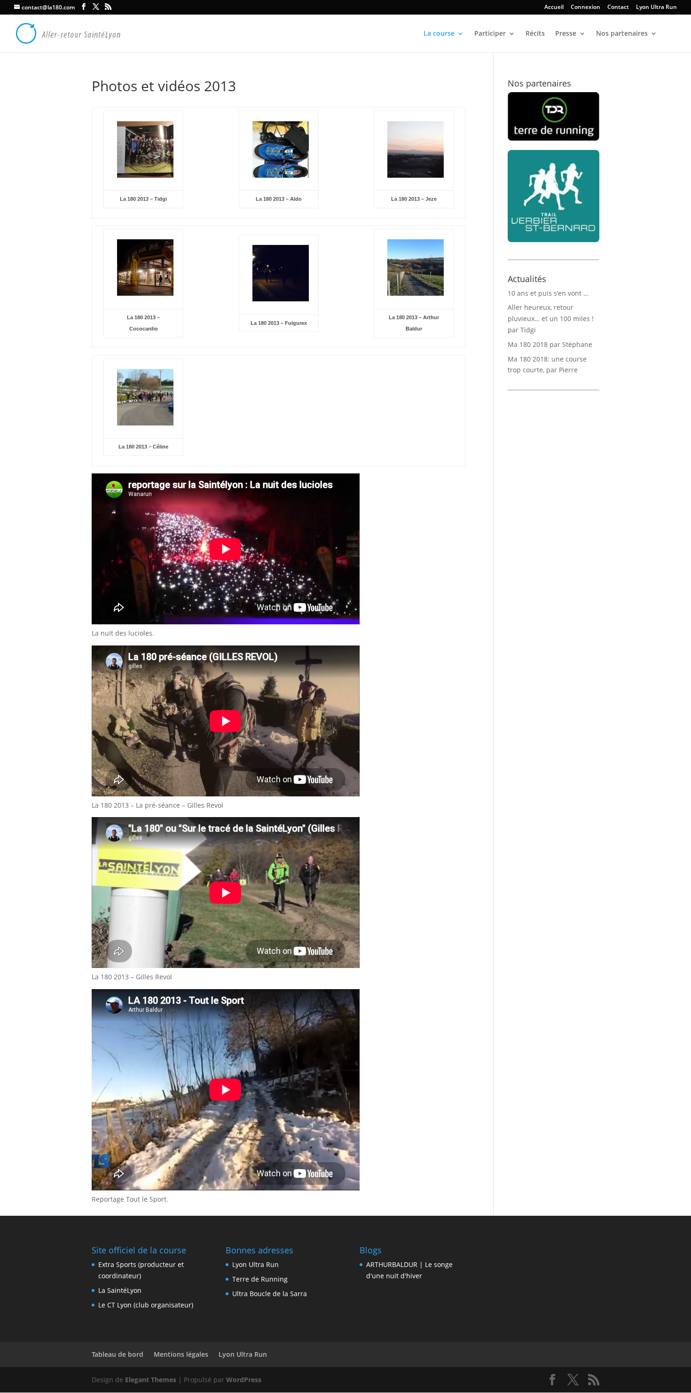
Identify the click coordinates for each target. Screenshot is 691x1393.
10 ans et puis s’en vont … (548, 293)
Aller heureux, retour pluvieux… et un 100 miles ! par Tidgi (551, 318)
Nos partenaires (622, 34)
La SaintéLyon (119, 1290)
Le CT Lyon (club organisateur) (145, 1304)
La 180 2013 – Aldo (279, 199)
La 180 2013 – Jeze (414, 199)
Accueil (554, 7)
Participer (490, 34)
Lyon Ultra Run (656, 7)
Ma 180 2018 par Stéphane (550, 344)
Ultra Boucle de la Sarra (269, 1293)
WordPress (243, 1379)
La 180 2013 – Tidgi (143, 199)
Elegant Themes (150, 1379)
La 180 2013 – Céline (143, 446)
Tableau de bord (117, 1354)
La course (439, 34)
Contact (618, 7)
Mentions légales (181, 1354)
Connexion (585, 7)
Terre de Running (260, 1279)
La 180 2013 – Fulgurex (279, 323)
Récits (535, 34)
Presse (565, 34)
